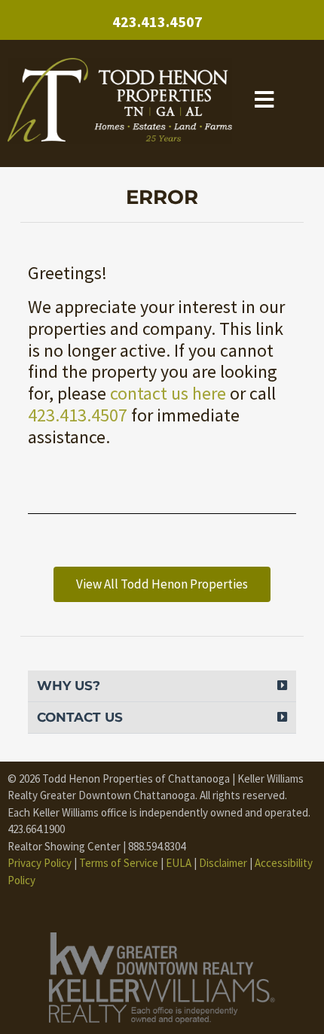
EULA (178, 863)
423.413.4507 (157, 21)
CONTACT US (80, 717)
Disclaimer (223, 863)
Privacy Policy (40, 863)
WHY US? (68, 685)
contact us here (168, 393)
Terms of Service (118, 863)
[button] (162, 686)
